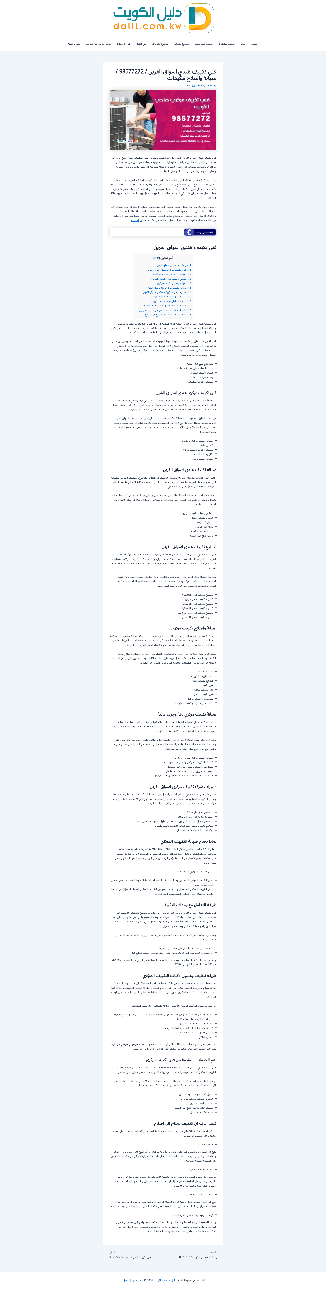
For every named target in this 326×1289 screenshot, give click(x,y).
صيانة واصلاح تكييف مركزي (174, 283)
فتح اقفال (141, 44)
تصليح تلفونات (160, 44)
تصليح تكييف (181, 44)
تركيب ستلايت (226, 44)
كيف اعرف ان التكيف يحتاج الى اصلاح (168, 314)
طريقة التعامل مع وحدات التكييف (171, 301)
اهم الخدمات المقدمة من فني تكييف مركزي (165, 310)
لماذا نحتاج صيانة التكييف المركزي (171, 296)
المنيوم (254, 44)
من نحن (136, 1280)
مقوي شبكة (74, 44)
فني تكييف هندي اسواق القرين (173, 265)
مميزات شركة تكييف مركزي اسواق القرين (167, 292)
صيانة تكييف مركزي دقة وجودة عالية (169, 287)
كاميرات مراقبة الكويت (98, 44)
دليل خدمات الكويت (165, 1280)
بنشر (243, 44)
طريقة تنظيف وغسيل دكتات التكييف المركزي (165, 305)
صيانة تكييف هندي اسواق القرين (171, 274)
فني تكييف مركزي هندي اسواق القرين (169, 269)
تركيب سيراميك (204, 44)
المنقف (135, 220)
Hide (156, 258)
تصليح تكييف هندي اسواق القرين (171, 278)
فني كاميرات (123, 44)
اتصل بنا (124, 1280)
